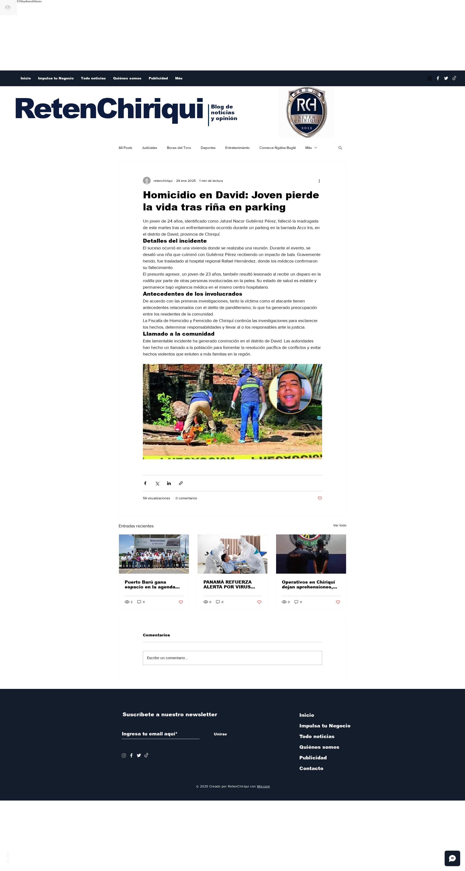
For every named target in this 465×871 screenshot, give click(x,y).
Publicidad (313, 757)
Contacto (311, 768)
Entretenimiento (237, 148)
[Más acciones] (319, 181)
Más (308, 148)
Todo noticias (316, 736)
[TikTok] (454, 78)
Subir (8, 856)
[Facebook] (438, 78)
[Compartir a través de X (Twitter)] (157, 483)
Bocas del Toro (179, 148)
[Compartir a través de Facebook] (145, 483)
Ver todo (339, 525)
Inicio (306, 715)
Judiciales (149, 148)
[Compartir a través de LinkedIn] (169, 483)
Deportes (208, 148)
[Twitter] (446, 78)
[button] (340, 147)
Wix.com (263, 786)
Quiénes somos (319, 747)
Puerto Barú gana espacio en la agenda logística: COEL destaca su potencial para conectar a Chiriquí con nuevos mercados (153, 584)
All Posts (125, 148)
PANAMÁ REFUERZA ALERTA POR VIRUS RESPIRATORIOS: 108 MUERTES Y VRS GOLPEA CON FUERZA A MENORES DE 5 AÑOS (232, 584)
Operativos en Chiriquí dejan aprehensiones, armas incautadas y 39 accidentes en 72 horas (310, 584)
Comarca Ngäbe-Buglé (277, 148)
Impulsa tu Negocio (324, 725)
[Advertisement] (145, 36)
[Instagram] (429, 78)
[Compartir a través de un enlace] (180, 483)
